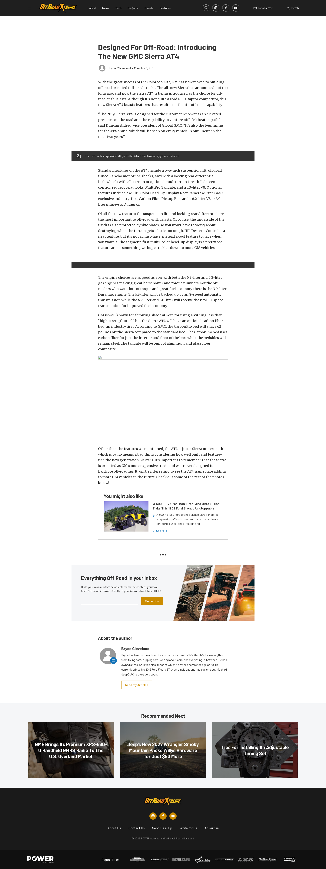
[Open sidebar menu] (29, 7)
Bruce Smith (160, 530)
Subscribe (152, 601)
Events (149, 8)
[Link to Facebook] (225, 7)
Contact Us (136, 828)
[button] (102, 148)
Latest (92, 8)
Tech (118, 8)
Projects (133, 8)
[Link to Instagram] (215, 7)
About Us (114, 828)
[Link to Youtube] (235, 7)
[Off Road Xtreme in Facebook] (163, 816)
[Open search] (206, 7)
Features (165, 8)
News (105, 8)
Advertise (212, 828)
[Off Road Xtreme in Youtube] (173, 816)
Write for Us (188, 828)
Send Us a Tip (162, 828)
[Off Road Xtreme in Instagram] (153, 816)
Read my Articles (136, 685)
